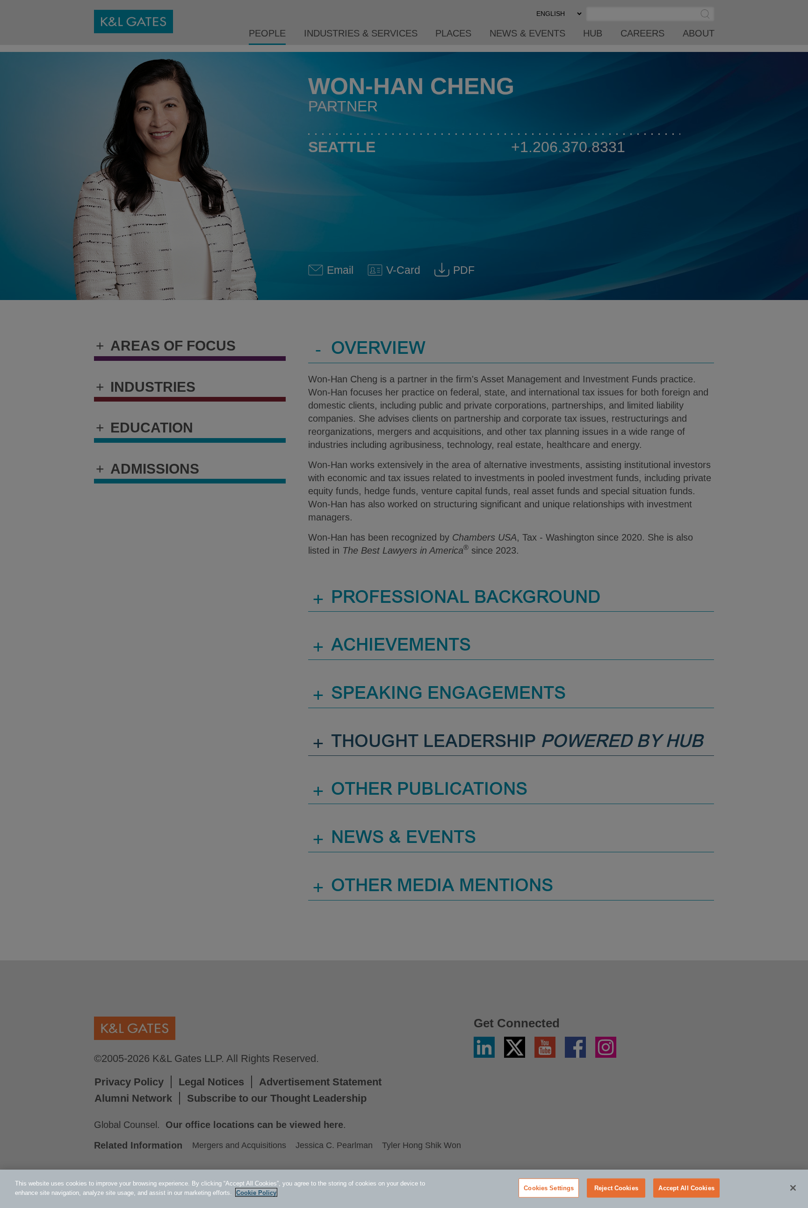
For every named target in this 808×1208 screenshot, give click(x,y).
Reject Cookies (616, 1188)
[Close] (793, 1188)
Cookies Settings (549, 1188)
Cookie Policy (256, 1192)
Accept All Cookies (686, 1188)
